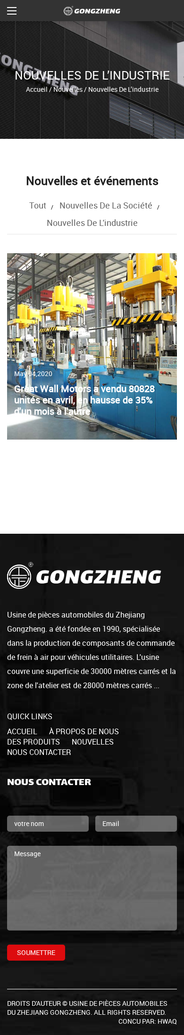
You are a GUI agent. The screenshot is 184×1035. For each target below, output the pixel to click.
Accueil (37, 88)
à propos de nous (84, 731)
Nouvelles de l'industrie (92, 222)
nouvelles (93, 742)
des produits (33, 742)
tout (37, 205)
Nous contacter (39, 752)
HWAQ (167, 1021)
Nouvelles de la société (105, 205)
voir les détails (35, 383)
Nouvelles (68, 88)
